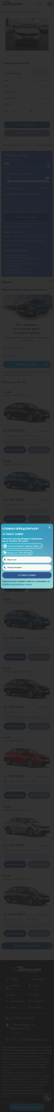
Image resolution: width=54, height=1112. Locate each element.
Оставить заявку (27, 575)
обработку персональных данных (17, 584)
